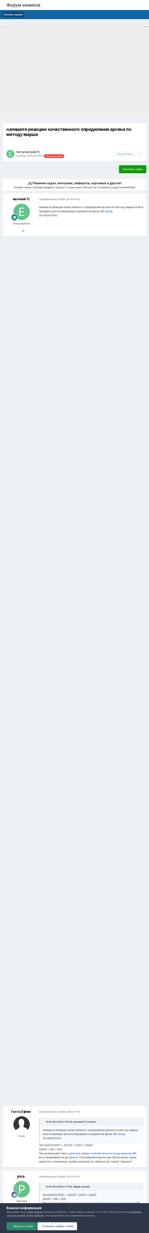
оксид (109, 211)
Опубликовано (59, 199)
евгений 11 (32, 151)
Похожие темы (132, 169)
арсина (73, 1157)
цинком (73, 1153)
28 (22, 230)
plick (21, 1176)
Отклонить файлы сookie (57, 1226)
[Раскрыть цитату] (44, 1121)
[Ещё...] (139, 199)
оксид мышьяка (122, 1153)
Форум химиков (23, 5)
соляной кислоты (101, 1153)
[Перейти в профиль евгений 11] (10, 154)
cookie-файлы (34, 1211)
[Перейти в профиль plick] (21, 1189)
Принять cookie (22, 1226)
